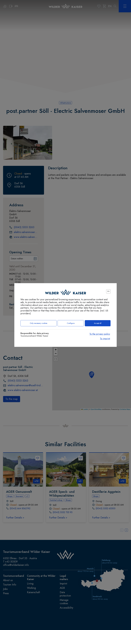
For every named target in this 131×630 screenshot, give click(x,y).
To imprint (105, 338)
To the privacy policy (99, 334)
